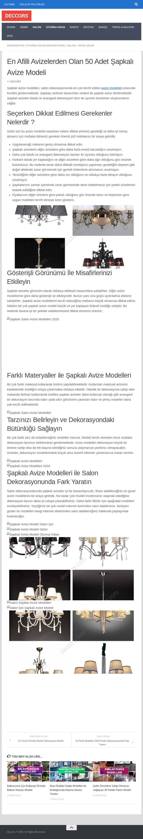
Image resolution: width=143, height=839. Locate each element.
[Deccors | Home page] (16, 16)
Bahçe (103, 27)
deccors (15, 81)
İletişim (9, 4)
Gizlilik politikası (32, 4)
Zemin (24, 27)
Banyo (74, 27)
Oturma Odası (55, 27)
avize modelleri (111, 88)
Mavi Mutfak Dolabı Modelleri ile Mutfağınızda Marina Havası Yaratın (68, 789)
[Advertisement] (71, 346)
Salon (37, 27)
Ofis (10, 35)
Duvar (11, 27)
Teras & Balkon (123, 27)
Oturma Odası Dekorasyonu (45, 45)
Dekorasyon (15, 45)
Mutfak (89, 27)
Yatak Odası (86, 45)
